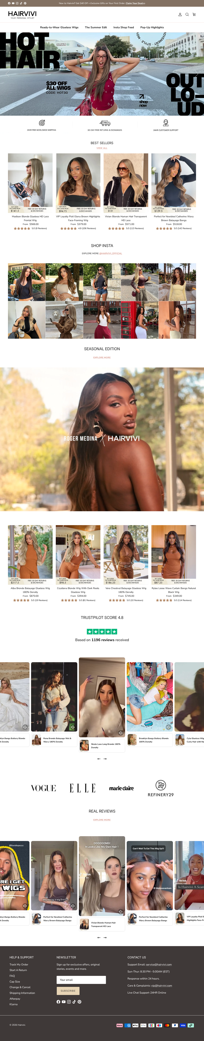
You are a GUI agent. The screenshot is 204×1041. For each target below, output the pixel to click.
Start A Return (18, 970)
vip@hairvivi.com (161, 985)
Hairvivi (21, 1024)
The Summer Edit (96, 27)
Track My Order (19, 964)
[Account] (179, 14)
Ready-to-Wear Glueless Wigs (59, 27)
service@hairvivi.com (159, 964)
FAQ (12, 976)
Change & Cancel (20, 987)
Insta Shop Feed (123, 27)
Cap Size (15, 981)
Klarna (14, 1004)
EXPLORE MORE (102, 357)
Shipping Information (22, 993)
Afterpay (15, 999)
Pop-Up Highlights (152, 27)
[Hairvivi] (22, 14)
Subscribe (68, 990)
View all (102, 148)
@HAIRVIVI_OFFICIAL (110, 253)
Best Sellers (102, 143)
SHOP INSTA (102, 245)
